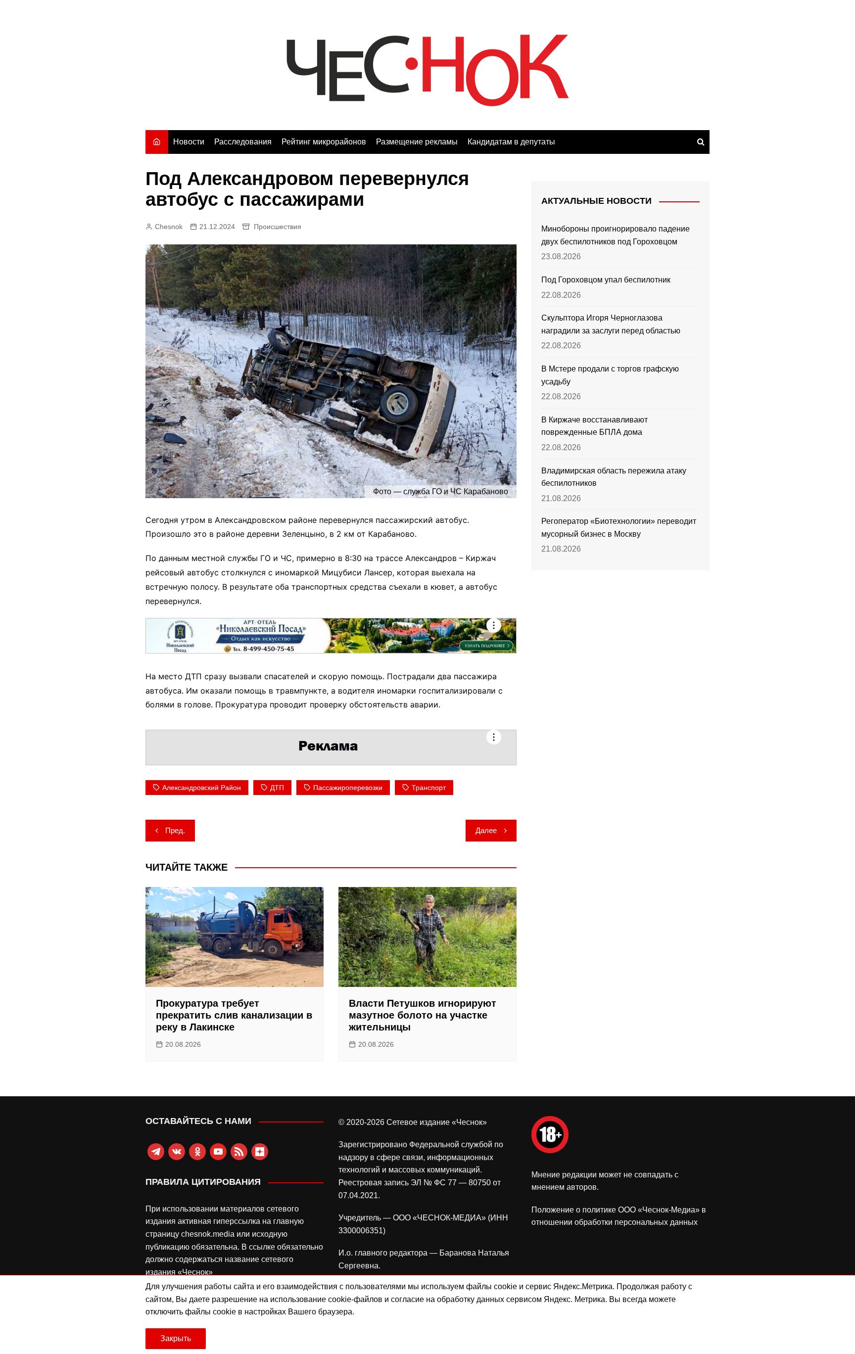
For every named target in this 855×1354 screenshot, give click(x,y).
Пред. (175, 830)
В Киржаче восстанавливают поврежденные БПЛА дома (594, 426)
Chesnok (169, 227)
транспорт (429, 788)
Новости (188, 142)
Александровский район (201, 788)
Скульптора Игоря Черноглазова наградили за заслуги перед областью (610, 324)
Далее (486, 830)
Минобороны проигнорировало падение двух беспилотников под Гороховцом (615, 235)
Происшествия (277, 227)
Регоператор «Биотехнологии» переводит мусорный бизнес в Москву (618, 527)
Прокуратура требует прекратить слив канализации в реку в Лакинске (234, 1015)
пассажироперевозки (347, 788)
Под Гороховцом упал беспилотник (605, 280)
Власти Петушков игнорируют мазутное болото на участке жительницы (422, 1015)
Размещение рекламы (417, 142)
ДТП (277, 788)
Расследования (243, 142)
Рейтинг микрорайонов (324, 142)
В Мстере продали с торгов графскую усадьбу (610, 375)
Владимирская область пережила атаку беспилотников (613, 477)
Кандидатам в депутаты (511, 142)
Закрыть (175, 1338)
